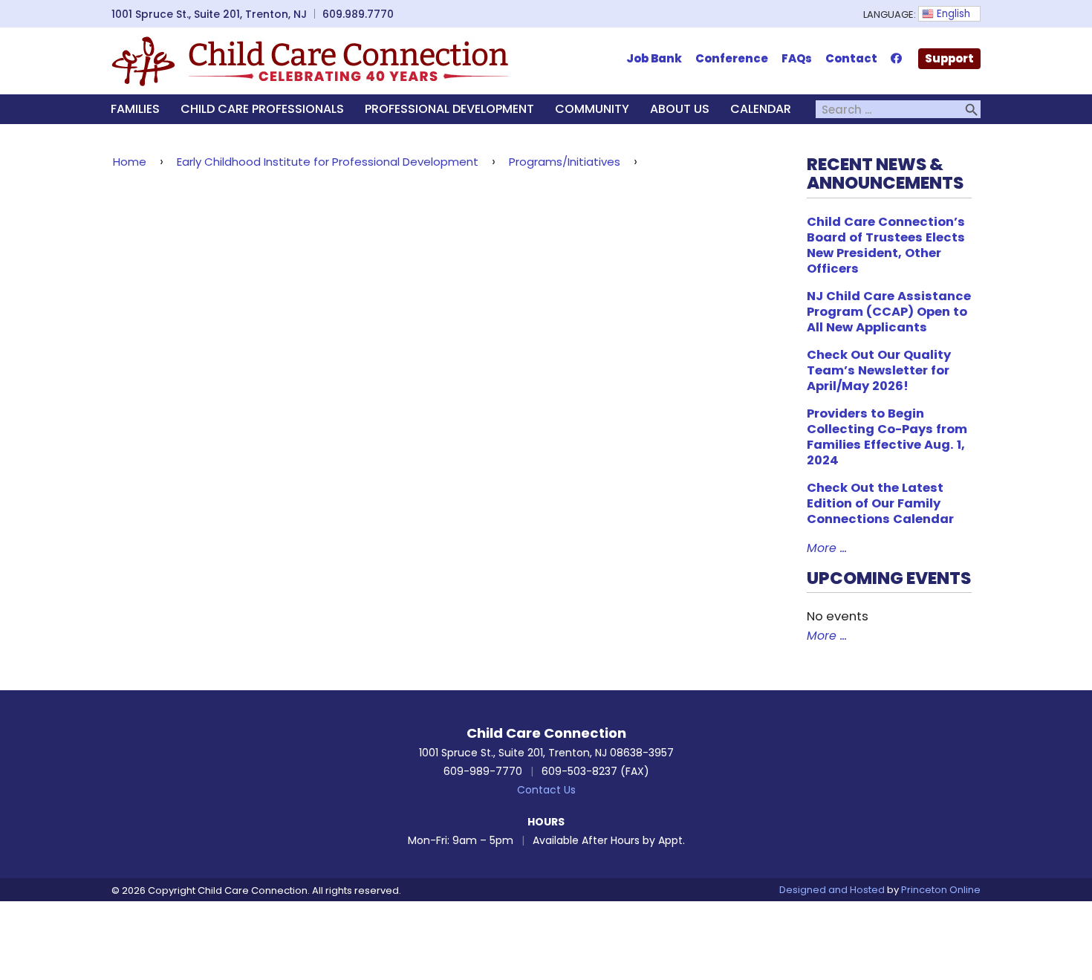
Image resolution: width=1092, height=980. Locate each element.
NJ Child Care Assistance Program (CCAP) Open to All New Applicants (889, 312)
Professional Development (449, 108)
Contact (851, 58)
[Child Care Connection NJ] (309, 60)
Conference (731, 58)
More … (827, 547)
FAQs (796, 58)
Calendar (760, 108)
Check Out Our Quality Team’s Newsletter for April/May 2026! (879, 370)
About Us (679, 108)
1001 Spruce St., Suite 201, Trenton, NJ (209, 14)
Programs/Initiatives (564, 161)
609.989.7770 (358, 14)
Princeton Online (941, 890)
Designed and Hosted (832, 890)
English (952, 14)
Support (949, 58)
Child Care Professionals (262, 108)
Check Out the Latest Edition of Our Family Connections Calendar (880, 503)
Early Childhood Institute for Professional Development (327, 161)
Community (592, 108)
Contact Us (546, 789)
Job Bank (654, 58)
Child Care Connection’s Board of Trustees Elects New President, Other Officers (886, 245)
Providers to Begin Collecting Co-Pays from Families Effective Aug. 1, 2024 (887, 437)
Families (135, 108)
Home (129, 161)
